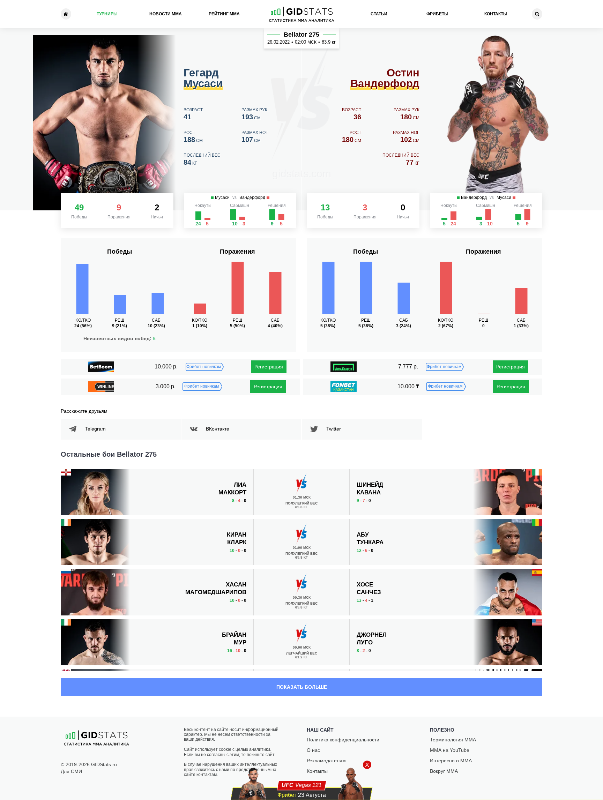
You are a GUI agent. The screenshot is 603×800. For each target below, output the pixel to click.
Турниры (107, 14)
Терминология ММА (453, 739)
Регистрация (268, 366)
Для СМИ (71, 771)
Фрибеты (437, 14)
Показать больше (301, 687)
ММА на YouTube (449, 750)
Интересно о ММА (451, 760)
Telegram (95, 429)
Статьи (379, 14)
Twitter (333, 429)
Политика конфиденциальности (343, 739)
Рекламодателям (326, 760)
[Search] (537, 14)
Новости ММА (165, 14)
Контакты (495, 14)
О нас (313, 750)
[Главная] (66, 14)
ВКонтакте (217, 429)
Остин (384, 78)
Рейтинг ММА (224, 14)
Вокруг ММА (444, 771)
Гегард (203, 78)
